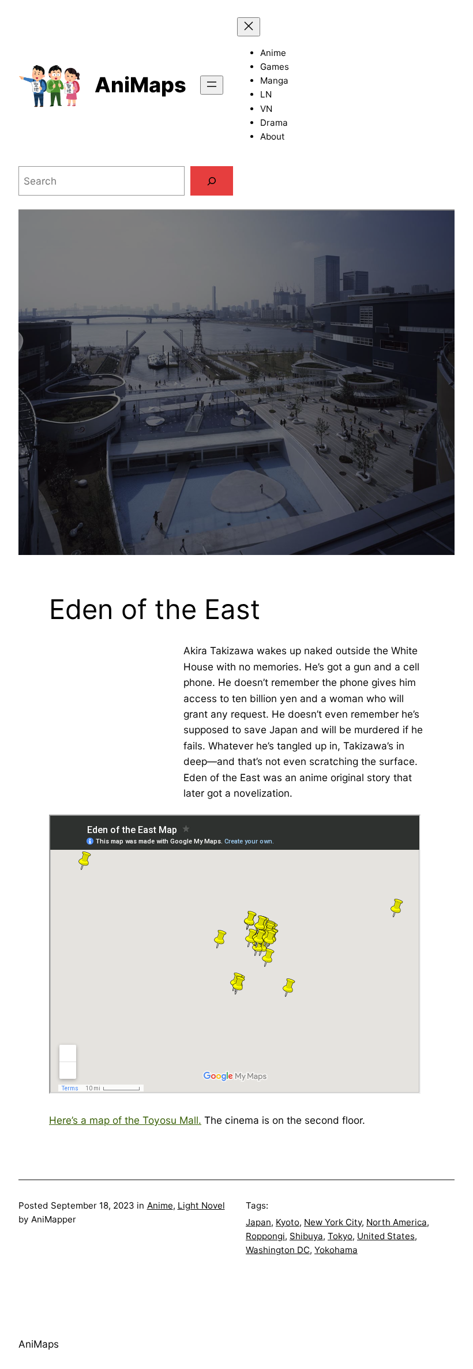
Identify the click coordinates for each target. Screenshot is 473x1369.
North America (396, 1222)
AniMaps (140, 84)
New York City (333, 1222)
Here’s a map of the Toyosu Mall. (125, 1120)
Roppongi (265, 1236)
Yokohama (336, 1249)
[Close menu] (248, 26)
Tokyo (340, 1236)
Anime (160, 1205)
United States (386, 1236)
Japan (258, 1222)
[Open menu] (211, 85)
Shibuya (306, 1236)
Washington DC (278, 1249)
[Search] (211, 181)
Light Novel (201, 1205)
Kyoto (287, 1222)
